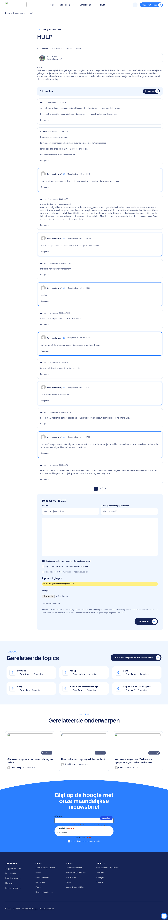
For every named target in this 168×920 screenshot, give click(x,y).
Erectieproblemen (13, 878)
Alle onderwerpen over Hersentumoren (134, 657)
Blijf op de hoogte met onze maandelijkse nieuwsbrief (67, 566)
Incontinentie (10, 873)
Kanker (38, 887)
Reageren (149, 91)
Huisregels (100, 877)
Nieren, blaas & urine (44, 892)
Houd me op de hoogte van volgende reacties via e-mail (68, 561)
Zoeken (135, 4)
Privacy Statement (47, 909)
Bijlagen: (46, 590)
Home (7, 13)
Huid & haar (40, 882)
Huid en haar (71, 877)
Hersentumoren (19, 13)
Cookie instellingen (30, 909)
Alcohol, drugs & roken (45, 868)
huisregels (67, 572)
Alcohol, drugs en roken (76, 872)
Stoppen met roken (13, 868)
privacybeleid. (82, 572)
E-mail (115, 506)
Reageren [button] (44, 120)
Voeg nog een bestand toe (51, 603)
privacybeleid (94, 841)
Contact (99, 882)
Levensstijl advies (13, 888)
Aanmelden (106, 818)
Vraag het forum (149, 5)
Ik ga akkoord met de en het (67, 572)
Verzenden (143, 621)
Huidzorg (9, 883)
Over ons (100, 872)
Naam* (45, 506)
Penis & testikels (42, 877)
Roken (38, 872)
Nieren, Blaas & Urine (75, 887)
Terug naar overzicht (52, 29)
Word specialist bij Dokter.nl (108, 868)
